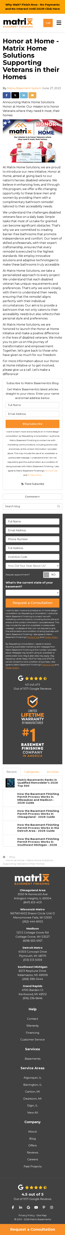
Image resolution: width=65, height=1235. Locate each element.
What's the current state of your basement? (29, 584)
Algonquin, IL (33, 1077)
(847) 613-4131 (32, 896)
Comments (31, 496)
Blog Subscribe (32, 424)
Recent (11, 772)
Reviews (32, 1152)
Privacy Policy (35, 475)
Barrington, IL (32, 1084)
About (32, 1131)
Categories (31, 772)
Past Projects (33, 1166)
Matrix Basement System (24, 88)
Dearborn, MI (32, 1098)
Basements (32, 1058)
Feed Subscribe (34, 484)
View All (32, 1112)
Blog (32, 1138)
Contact (32, 1018)
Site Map (41, 1215)
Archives (52, 772)
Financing (32, 1032)
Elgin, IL (32, 1105)
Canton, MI (32, 1091)
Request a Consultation (32, 1229)
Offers (32, 1145)
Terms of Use (51, 470)
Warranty (32, 1025)
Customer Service (32, 1039)
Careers (32, 1159)
